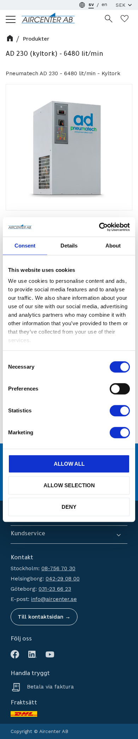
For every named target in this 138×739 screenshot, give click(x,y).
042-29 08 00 (63, 579)
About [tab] (113, 246)
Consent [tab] (25, 246)
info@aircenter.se (54, 599)
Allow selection (69, 485)
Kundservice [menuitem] (28, 534)
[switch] (120, 388)
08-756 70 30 (58, 568)
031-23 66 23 (55, 589)
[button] (10, 19)
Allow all (69, 464)
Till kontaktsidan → (44, 617)
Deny (69, 507)
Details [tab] (69, 246)
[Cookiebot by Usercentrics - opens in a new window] (99, 227)
